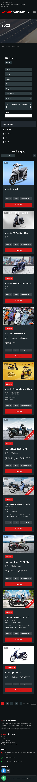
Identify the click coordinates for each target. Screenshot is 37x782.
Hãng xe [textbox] (8, 74)
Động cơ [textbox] (8, 89)
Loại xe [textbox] (8, 69)
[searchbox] (6, 116)
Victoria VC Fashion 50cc (16, 233)
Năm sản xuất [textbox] (10, 93)
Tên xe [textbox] (8, 79)
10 (32, 703)
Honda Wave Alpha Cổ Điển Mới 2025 (17, 505)
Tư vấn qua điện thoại (26, 198)
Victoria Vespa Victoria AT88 (18, 389)
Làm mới (8, 62)
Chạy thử (16, 198)
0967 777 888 (5, 6)
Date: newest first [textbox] (7, 156)
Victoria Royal (11, 189)
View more (18, 204)
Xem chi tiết (8, 198)
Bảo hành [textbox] (8, 98)
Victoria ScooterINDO (15, 334)
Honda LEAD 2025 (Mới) (16, 449)
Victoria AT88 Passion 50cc (18, 283)
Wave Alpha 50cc (13, 673)
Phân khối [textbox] (8, 84)
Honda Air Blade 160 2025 (17, 562)
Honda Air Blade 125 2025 (17, 617)
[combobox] (18, 69)
